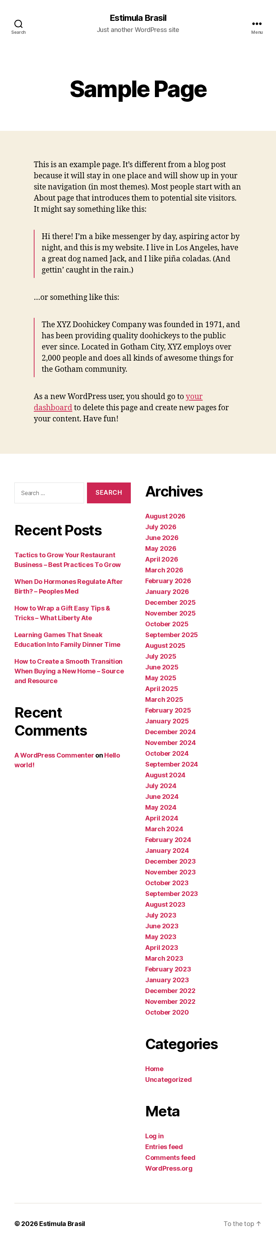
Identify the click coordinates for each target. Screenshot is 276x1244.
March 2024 (164, 829)
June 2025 (162, 667)
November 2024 (170, 742)
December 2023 (170, 861)
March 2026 (164, 570)
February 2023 (168, 969)
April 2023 (161, 947)
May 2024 (160, 807)
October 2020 (167, 1012)
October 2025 (167, 624)
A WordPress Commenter (54, 755)
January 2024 (167, 850)
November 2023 (170, 872)
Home (154, 1069)
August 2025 (165, 645)
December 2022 (170, 990)
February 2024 (168, 839)
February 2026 (168, 581)
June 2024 (162, 796)
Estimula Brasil (138, 18)
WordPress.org (169, 1168)
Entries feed (164, 1147)
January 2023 (167, 980)
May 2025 (160, 678)
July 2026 (160, 527)
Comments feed (170, 1157)
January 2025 (167, 721)
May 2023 (160, 937)
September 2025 (171, 635)
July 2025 (160, 656)
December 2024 (170, 732)
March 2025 (164, 699)
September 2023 (171, 893)
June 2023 (162, 926)
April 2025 (161, 688)
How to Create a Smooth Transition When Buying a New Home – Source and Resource (69, 671)
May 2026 (160, 548)
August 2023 (165, 904)
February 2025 (168, 710)
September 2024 (171, 764)
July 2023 (160, 915)
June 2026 (162, 537)
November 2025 (170, 613)
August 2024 (165, 775)
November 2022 (170, 1001)
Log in (154, 1136)
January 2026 (167, 591)
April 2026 (161, 559)
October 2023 (167, 883)
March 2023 (164, 958)
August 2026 (165, 516)
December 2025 (170, 602)
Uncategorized (168, 1079)
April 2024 (161, 818)
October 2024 (167, 753)
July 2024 (160, 786)
